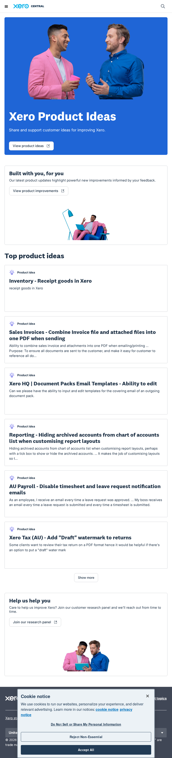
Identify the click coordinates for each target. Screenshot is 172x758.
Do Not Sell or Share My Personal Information (86, 724)
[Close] (148, 696)
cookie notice (107, 709)
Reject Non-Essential (86, 737)
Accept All (86, 749)
